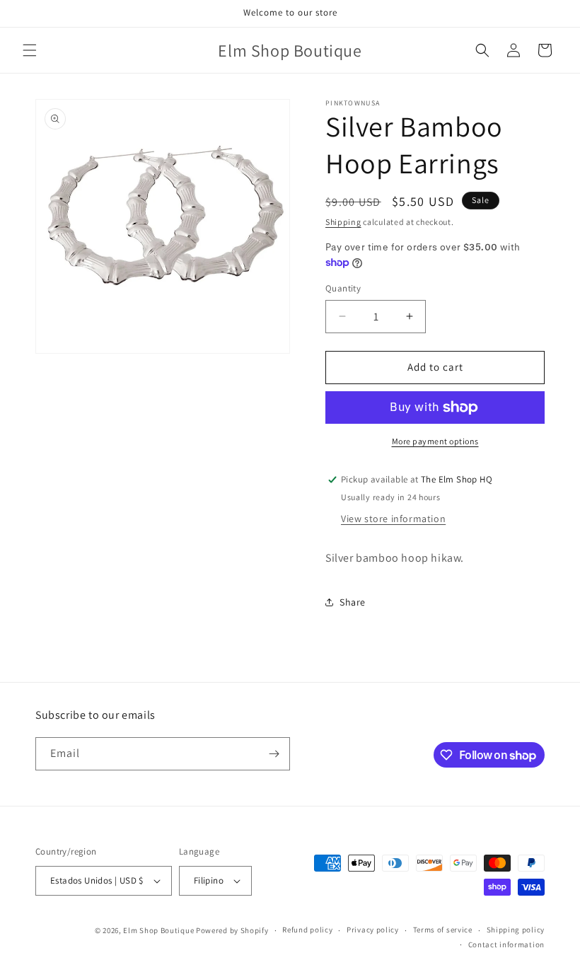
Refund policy (307, 930)
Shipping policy (516, 930)
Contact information (506, 944)
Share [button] (353, 602)
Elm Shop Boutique (158, 930)
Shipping (343, 221)
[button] (29, 50)
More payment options (435, 441)
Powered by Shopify (232, 930)
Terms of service (442, 930)
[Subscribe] (273, 753)
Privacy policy (373, 930)
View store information (393, 518)
